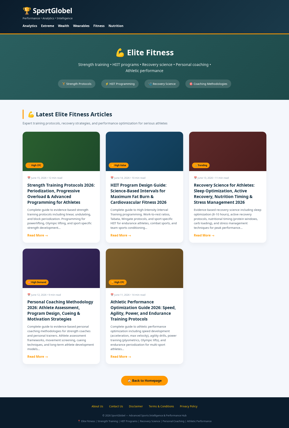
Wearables (81, 26)
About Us (97, 406)
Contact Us (116, 406)
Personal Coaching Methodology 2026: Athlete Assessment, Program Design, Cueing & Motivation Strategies (60, 310)
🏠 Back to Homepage (144, 380)
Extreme (47, 26)
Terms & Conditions (161, 406)
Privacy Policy (188, 406)
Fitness (99, 26)
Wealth (63, 26)
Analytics (30, 26)
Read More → (37, 235)
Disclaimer (136, 406)
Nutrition (116, 26)
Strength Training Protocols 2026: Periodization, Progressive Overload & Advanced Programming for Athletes (61, 193)
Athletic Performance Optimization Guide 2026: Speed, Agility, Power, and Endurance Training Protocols (143, 310)
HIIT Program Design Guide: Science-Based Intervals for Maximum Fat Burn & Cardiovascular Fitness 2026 (138, 193)
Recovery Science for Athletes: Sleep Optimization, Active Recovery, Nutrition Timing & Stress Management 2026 (224, 193)
